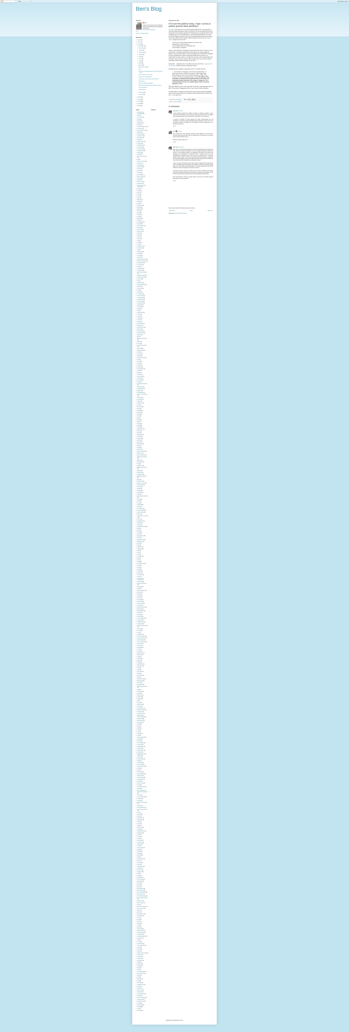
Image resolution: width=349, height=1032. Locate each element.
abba (138, 119)
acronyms (139, 128)
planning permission (142, 686)
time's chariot (140, 908)
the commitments (141, 892)
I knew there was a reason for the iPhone (149, 79)
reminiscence (140, 750)
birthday (139, 209)
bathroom (139, 183)
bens (138, 196)
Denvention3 (140, 332)
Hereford (139, 492)
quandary (139, 722)
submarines (140, 866)
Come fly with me (143, 87)
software (139, 844)
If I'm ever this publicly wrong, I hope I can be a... (150, 85)
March (140, 65)
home (138, 506)
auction (139, 168)
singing (139, 829)
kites (138, 545)
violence (139, 954)
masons (139, 592)
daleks (139, 321)
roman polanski (141, 766)
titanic (138, 912)
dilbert (138, 341)
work (138, 1003)
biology (139, 207)
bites (138, 210)
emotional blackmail (142, 383)
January (141, 94)
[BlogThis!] (189, 99)
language (139, 548)
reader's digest (141, 737)
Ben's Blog (149, 9)
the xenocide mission (142, 897)
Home (191, 210)
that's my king (140, 890)
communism (140, 295)
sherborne (139, 818)
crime (138, 316)
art (138, 159)
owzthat (139, 658)
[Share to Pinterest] (194, 99)
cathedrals (139, 251)
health (138, 488)
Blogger (181, 1020)
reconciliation (140, 742)
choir (138, 266)
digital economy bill (142, 338)
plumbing (139, 691)
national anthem (141, 638)
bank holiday (140, 176)
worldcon (139, 1005)
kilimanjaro (140, 541)
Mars (138, 588)
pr (137, 700)
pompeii (139, 698)
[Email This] (188, 99)
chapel (139, 257)
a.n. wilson (175, 101)
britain (138, 233)
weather (139, 978)
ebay (138, 372)
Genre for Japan (141, 451)
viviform (139, 956)
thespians (139, 901)
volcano (139, 958)
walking (139, 966)
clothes (139, 286)
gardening (139, 443)
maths (138, 594)
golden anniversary (142, 467)
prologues (139, 711)
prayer (138, 702)
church (139, 279)
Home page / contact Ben (149, 29)
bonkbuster (140, 222)
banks (138, 179)
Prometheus (140, 713)
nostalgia (139, 647)
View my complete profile (142, 33)
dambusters (140, 323)
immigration (140, 521)
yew (138, 1008)
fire (138, 418)
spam (138, 849)
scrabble (139, 798)
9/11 (138, 115)
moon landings (141, 618)
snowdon (139, 840)
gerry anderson (141, 455)
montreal (139, 616)
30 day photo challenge (140, 113)
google (139, 470)
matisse (139, 596)
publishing (139, 718)
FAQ (137, 31)
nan (138, 632)
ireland (139, 532)
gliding (139, 460)
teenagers (139, 881)
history (139, 499)
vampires (139, 938)
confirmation (140, 299)
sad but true (140, 779)
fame (138, 408)
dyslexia (139, 367)
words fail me (140, 1001)
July (140, 56)
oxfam (138, 660)
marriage (139, 586)
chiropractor (140, 262)
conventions (140, 303)
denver (139, 334)
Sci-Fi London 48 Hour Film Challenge (142, 791)
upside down (140, 930)
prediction (139, 704)
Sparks (139, 851)
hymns (139, 514)
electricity (139, 380)
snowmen (139, 842)
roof (138, 770)
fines (138, 416)
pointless (139, 695)
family (138, 410)
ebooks (139, 374)
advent (139, 132)
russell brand (140, 777)
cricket (138, 314)
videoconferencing (141, 953)
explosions (140, 403)
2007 (139, 101)
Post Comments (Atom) (181, 213)
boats (138, 216)
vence (138, 941)
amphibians (140, 145)
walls (138, 967)
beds (138, 192)
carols (138, 242)
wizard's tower (140, 993)
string (138, 864)
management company (140, 579)
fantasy (139, 412)
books (138, 223)
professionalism (141, 710)
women (139, 995)
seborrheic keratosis (142, 802)
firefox (138, 419)
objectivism (140, 653)
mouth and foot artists (142, 625)
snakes (139, 836)
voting (138, 962)
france (138, 430)
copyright (139, 305)
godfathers (140, 465)
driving (139, 355)
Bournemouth (140, 225)
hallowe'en (140, 481)
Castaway (139, 248)
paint (138, 669)
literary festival (140, 563)
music (138, 628)
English (139, 390)
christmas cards (141, 275)
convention (140, 301)
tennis (138, 884)
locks (138, 567)
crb (138, 310)
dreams (139, 354)
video (138, 951)
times (138, 910)
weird (138, 986)
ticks (138, 904)
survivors (139, 870)
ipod (138, 530)
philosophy (140, 680)
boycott (139, 227)
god (138, 463)
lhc (138, 560)
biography (139, 205)
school (139, 788)
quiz (138, 724)
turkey (138, 923)
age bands (140, 137)
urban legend (140, 932)
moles (138, 612)
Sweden (139, 871)
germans (139, 453)
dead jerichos (140, 327)
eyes (138, 405)
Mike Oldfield (140, 610)
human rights (140, 512)
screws (139, 800)
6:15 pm (180, 131)
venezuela (139, 943)
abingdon (139, 123)
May (140, 61)
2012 (139, 40)
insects (139, 522)
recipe (138, 741)
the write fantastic (141, 896)
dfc (138, 336)
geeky (138, 447)
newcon (139, 645)
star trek (139, 862)
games (139, 442)
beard (138, 190)
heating (139, 490)
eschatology (140, 392)
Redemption (140, 746)
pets (138, 677)
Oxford (139, 662)
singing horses (141, 831)
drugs (138, 361)
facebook (139, 406)
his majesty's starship (142, 496)
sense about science (142, 809)
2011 (139, 42)
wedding (139, 982)
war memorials (141, 971)
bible (138, 198)
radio (138, 728)
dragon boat (140, 350)
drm (138, 359)
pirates (139, 682)
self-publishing (141, 807)
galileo (139, 440)
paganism (139, 666)
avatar (138, 172)
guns (138, 479)
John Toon (175, 111)
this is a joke (140, 902)
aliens (138, 139)
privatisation (140, 708)
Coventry (139, 306)
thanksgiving (140, 888)
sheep (138, 816)
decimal (139, 329)
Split (138, 857)
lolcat (138, 569)
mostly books (140, 621)
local (138, 565)
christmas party (141, 277)
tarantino (139, 877)
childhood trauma (141, 259)
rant (138, 735)
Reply (174, 126)
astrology (139, 165)
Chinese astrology (141, 261)
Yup (140, 69)
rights (138, 760)
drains (138, 352)
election (139, 378)
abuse (138, 124)
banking (139, 178)
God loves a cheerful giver (145, 76)
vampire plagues (141, 936)
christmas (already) (142, 272)
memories (139, 601)
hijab (138, 494)
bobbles (139, 218)
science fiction (140, 796)
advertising (140, 134)
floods (138, 423)
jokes (138, 537)
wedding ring (140, 984)
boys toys (139, 229)
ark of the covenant (142, 156)
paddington (140, 664)
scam (138, 785)
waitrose (139, 964)
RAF (138, 729)
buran (138, 235)
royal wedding (140, 773)
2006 (139, 103)
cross (138, 319)
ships (138, 821)
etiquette (139, 397)
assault (139, 163)
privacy (139, 706)
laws (138, 554)
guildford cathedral (142, 476)
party (138, 673)
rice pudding (140, 759)
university (139, 928)
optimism (139, 654)
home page (140, 508)
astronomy (139, 166)
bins (138, 203)
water (138, 975)
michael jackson (141, 607)
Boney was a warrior (144, 67)
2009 (139, 97)
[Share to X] (191, 99)
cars (138, 244)
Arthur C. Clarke (141, 161)
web (138, 980)
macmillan (139, 574)
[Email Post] (184, 99)
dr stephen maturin (142, 345)
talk (138, 873)
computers (139, 297)
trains (138, 919)
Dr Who (139, 348)
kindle (138, 543)
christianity (140, 268)
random (139, 733)
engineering (140, 388)
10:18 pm (181, 147)
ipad (138, 528)
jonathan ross (140, 539)
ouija (138, 656)
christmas (139, 270)
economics (140, 376)
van (138, 940)
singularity (139, 832)
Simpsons (139, 827)
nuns (138, 649)
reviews (139, 757)
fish (138, 421)
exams (139, 401)
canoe (138, 238)
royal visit (139, 771)
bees (138, 194)
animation (139, 147)
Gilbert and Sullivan (142, 456)
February (141, 92)
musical (139, 630)
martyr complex (141, 590)
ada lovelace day (141, 130)
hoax (138, 503)
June (140, 58)
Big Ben (139, 199)
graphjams (140, 474)
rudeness (139, 775)
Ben (174, 131)
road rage (139, 762)
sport (138, 860)
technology (140, 879)
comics (139, 292)
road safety (140, 764)
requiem (139, 752)
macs (138, 576)
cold (138, 290)
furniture (139, 438)
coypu (138, 308)
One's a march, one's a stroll (145, 74)
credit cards (140, 312)
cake (138, 236)
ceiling (139, 253)
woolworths (140, 999)
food (138, 425)
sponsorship (140, 858)
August (141, 54)
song (138, 845)
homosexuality (140, 510)
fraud (138, 432)
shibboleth (139, 819)
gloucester (139, 461)
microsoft (139, 609)
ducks (138, 363)
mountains (139, 623)
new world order (141, 641)
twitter (138, 927)
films (138, 414)
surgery (139, 868)
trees (138, 921)
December (141, 46)
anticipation (140, 150)
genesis (139, 449)
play (138, 689)
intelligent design (141, 526)
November (141, 48)
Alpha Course (140, 141)
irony (138, 534)
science (139, 795)
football (139, 427)
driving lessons (141, 357)
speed (138, 853)
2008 (139, 99)
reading (139, 739)
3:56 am (181, 111)
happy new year (141, 483)
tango (138, 875)
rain (138, 731)
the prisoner (140, 894)
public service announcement (141, 716)
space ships (140, 847)
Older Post (210, 210)
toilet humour (140, 914)
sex (138, 812)
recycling (139, 744)
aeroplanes (140, 135)
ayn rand (139, 174)
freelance (139, 434)
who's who (139, 990)
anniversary (140, 148)
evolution (139, 399)
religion (179, 101)
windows (139, 991)
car (138, 240)
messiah (139, 605)
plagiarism (139, 684)
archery (139, 154)
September (142, 52)
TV (138, 925)
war (138, 969)
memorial (139, 599)
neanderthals (140, 640)
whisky (139, 988)
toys (138, 917)
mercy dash (140, 603)
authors (139, 170)
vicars (138, 947)
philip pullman (140, 678)
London (139, 571)
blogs (138, 212)
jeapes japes (140, 535)
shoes (138, 823)
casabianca (140, 246)
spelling (139, 855)
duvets (139, 365)
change (139, 255)
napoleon (139, 634)
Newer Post (172, 210)
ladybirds (139, 546)
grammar (139, 472)
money (139, 614)
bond (138, 220)
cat (138, 249)
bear (138, 188)
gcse (138, 445)
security (139, 805)
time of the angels (141, 906)
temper (139, 883)
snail (138, 834)
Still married (142, 81)
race (138, 726)
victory (138, 949)
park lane (139, 671)
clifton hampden (141, 284)
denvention (140, 331)
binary (138, 201)
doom (138, 343)
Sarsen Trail (140, 783)
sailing (139, 781)
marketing (139, 581)
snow (138, 838)
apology (139, 152)
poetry (138, 693)
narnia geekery (141, 636)
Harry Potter (140, 485)
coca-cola (139, 288)
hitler (138, 501)
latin (138, 550)
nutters (139, 651)
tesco (138, 886)
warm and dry (140, 973)
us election (140, 934)
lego (138, 558)
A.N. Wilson (172, 29)
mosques (139, 620)
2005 (139, 105)
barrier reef (140, 181)
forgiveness (140, 429)
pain (138, 667)
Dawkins (139, 325)
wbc (138, 977)
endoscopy (140, 386)
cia (138, 280)
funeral (139, 436)
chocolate (139, 264)
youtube (139, 1010)
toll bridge (139, 915)
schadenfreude (141, 786)
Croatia (139, 318)
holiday (139, 504)
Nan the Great (142, 89)
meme (138, 597)
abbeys (139, 121)
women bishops (141, 997)
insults (138, 524)
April (140, 63)
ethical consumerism (142, 394)
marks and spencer (142, 583)
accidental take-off (141, 126)
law (138, 552)
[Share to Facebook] (193, 99)
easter (138, 370)
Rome (138, 768)
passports (139, 675)
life (138, 561)
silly (138, 825)
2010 (139, 44)
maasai (139, 573)
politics (139, 696)
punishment (140, 720)
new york (139, 643)
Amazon (139, 143)
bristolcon (139, 231)
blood (138, 214)
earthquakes (140, 368)
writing (139, 1006)
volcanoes (139, 960)
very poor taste (141, 945)
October (141, 50)
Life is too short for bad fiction (146, 83)
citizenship (140, 282)
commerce (139, 293)
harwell (139, 486)
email (138, 381)
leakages (139, 556)
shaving (139, 814)
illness (138, 519)
